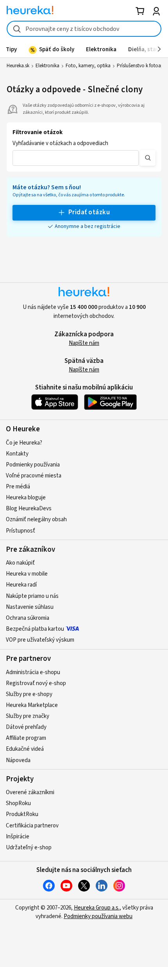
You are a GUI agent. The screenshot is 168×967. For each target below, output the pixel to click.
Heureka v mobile (27, 574)
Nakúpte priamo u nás (32, 596)
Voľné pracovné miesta (33, 476)
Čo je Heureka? (24, 443)
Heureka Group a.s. (97, 908)
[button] (76, 158)
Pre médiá (18, 487)
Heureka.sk (18, 65)
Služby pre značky (27, 716)
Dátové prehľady (26, 727)
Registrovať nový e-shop (36, 683)
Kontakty (17, 454)
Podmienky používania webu (98, 916)
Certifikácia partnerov (32, 826)
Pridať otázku (89, 212)
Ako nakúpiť (20, 563)
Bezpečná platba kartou (35, 629)
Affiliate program (26, 738)
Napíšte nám (84, 343)
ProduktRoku (22, 814)
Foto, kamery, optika (88, 65)
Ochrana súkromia (27, 618)
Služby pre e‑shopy (29, 694)
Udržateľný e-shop (29, 847)
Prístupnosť (20, 531)
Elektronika (47, 65)
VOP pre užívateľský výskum (40, 640)
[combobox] (84, 29)
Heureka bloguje (26, 497)
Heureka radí (21, 585)
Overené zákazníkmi (30, 792)
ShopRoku (18, 803)
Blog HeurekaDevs (29, 508)
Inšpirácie (17, 836)
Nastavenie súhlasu (30, 607)
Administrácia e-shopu (33, 672)
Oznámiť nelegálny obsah (36, 519)
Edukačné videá (25, 749)
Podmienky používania (33, 465)
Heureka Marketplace (32, 705)
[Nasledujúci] (159, 49)
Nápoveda (18, 760)
